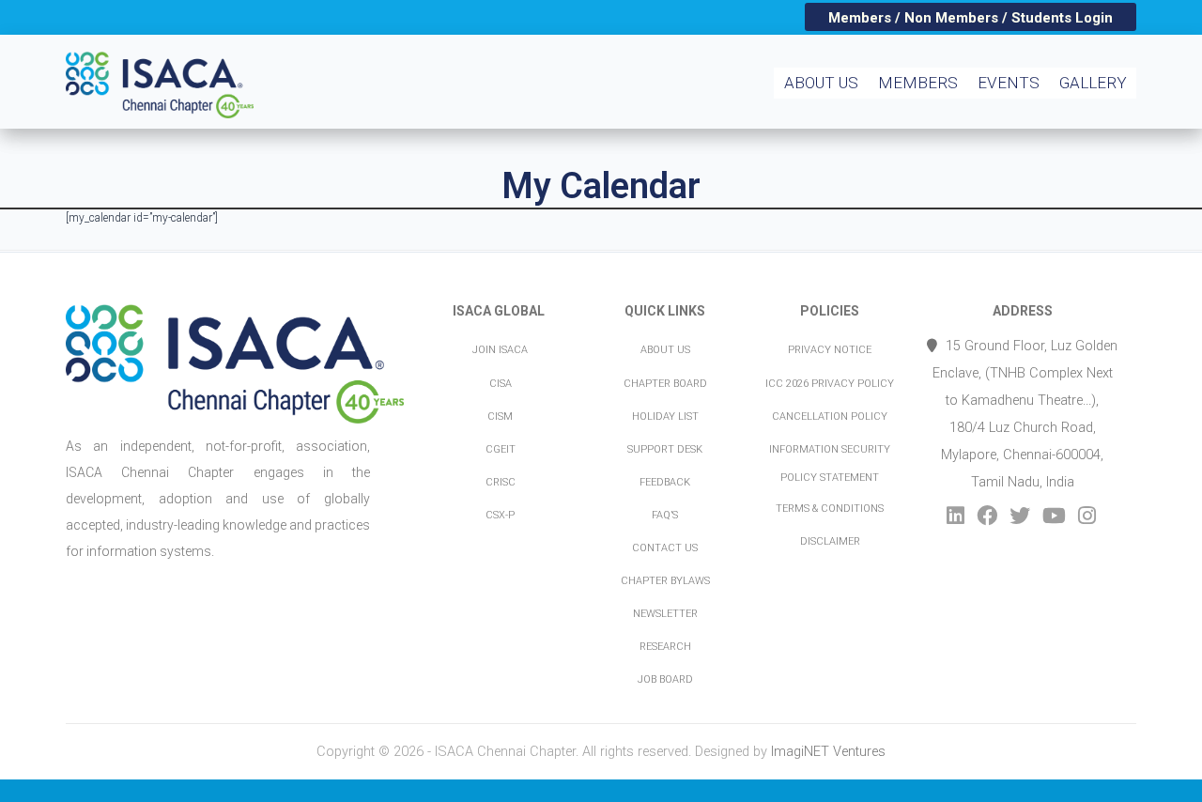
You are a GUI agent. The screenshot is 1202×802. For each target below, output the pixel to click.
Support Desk (664, 449)
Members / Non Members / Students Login (970, 17)
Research (665, 646)
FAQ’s (665, 515)
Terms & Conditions (830, 508)
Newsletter (665, 614)
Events (1009, 82)
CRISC (500, 482)
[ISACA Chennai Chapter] (171, 61)
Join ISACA (500, 350)
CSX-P (500, 515)
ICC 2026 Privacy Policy (829, 384)
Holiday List (665, 416)
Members (918, 82)
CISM (500, 416)
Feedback (665, 482)
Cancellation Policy (829, 416)
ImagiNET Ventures (828, 752)
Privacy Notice (829, 350)
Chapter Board (665, 384)
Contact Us (665, 548)
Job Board (665, 679)
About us (665, 350)
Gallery (1093, 82)
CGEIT (500, 449)
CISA (500, 384)
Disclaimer (830, 541)
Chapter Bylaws (665, 581)
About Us (821, 82)
